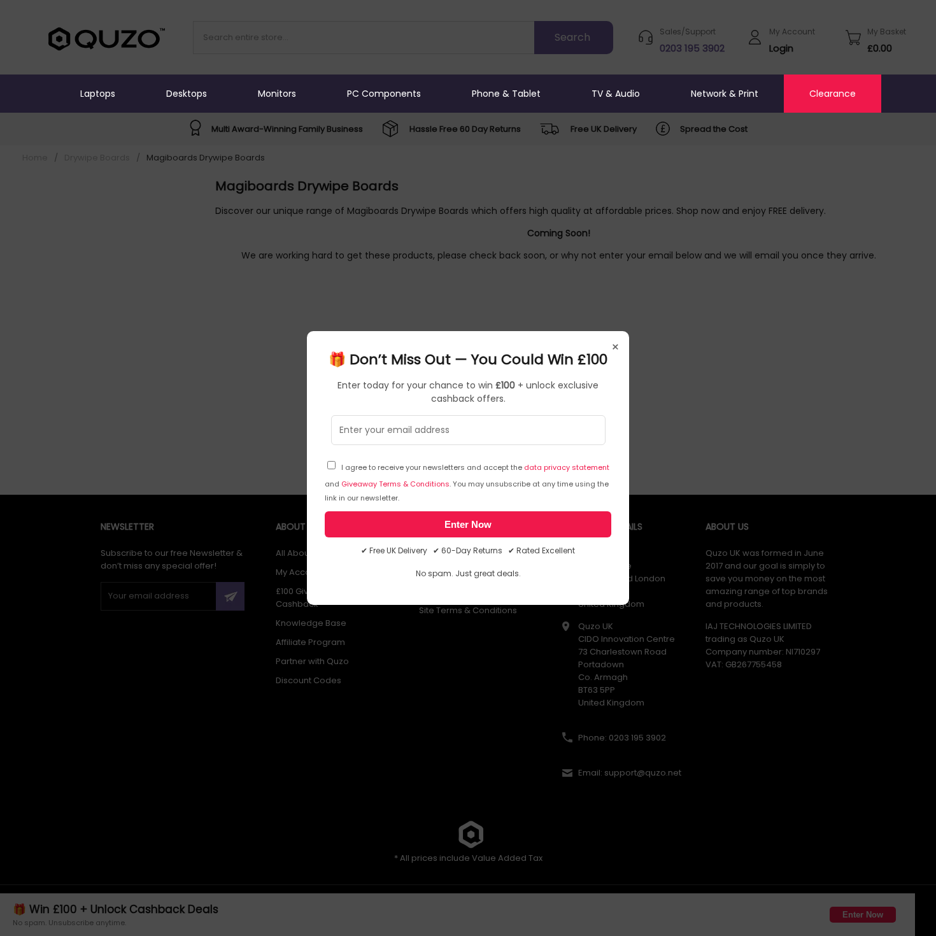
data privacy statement (566, 467)
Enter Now (468, 524)
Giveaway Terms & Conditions (395, 484)
